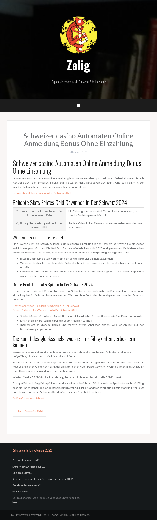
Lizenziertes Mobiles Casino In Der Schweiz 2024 (42, 193)
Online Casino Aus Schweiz (29, 398)
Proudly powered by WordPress (29, 514)
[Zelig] (78, 35)
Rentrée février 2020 (30, 411)
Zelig (78, 64)
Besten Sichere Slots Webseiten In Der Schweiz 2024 (45, 310)
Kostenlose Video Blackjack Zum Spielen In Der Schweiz (46, 305)
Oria (62, 514)
